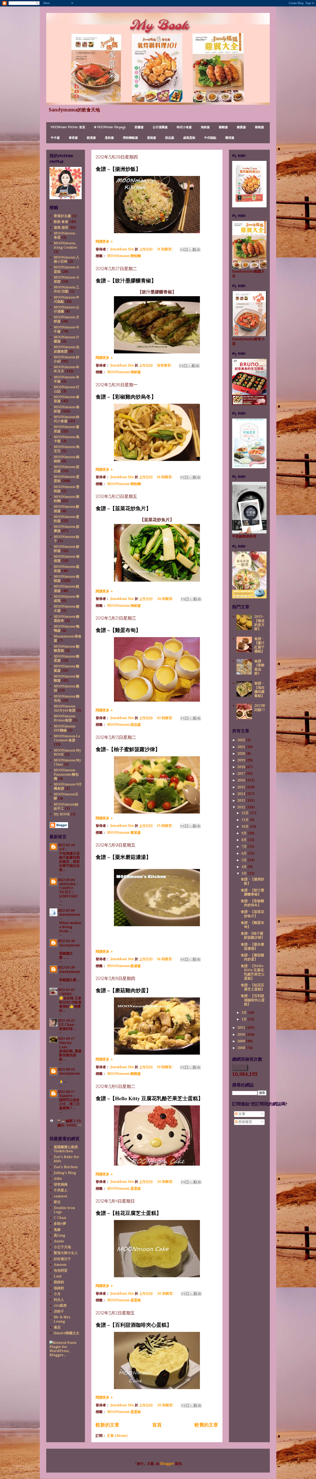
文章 (241, 1114)
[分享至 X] (190, 249)
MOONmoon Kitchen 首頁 (68, 127)
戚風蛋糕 (189, 138)
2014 (241, 794)
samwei (60, 1196)
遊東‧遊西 (61, 227)
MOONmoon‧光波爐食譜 (66, 349)
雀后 (57, 1327)
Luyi (57, 1276)
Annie (59, 1241)
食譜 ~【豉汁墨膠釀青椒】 (126, 280)
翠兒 (57, 1202)
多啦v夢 (60, 1224)
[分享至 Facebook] (194, 249)
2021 (241, 747)
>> (80, 1125)
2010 (241, 1034)
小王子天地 (62, 1247)
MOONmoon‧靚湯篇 (124, 966)
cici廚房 (60, 1305)
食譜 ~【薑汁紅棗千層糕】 (259, 645)
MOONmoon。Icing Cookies (66, 245)
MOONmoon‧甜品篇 (124, 724)
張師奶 (59, 1288)
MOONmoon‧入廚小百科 (66, 259)
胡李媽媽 (60, 1184)
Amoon (60, 1265)
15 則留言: (165, 825)
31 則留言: (165, 249)
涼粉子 (59, 1311)
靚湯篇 (91, 138)
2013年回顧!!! (259, 708)
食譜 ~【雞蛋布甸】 (118, 630)
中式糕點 (210, 138)
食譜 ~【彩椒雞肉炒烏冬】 (126, 396)
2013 (241, 800)
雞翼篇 (241, 127)
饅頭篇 (229, 138)
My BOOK (62, 814)
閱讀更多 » (104, 241)
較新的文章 (107, 1425)
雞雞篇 (223, 127)
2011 (241, 1028)
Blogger (167, 1464)
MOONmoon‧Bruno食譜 (65, 718)
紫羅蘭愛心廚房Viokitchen (66, 1149)
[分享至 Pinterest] (198, 249)
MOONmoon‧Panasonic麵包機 (66, 774)
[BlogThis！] (186, 249)
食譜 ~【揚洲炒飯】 (118, 169)
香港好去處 (62, 216)
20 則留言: (165, 1293)
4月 (244, 867)
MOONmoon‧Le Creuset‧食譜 (67, 738)
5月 (244, 860)
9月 (244, 833)
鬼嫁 (57, 1230)
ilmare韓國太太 (66, 1333)
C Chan (60, 1218)
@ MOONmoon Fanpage (110, 127)
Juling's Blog (65, 1173)
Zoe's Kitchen (66, 1167)
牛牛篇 (55, 138)
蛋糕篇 (151, 138)
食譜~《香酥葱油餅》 (259, 667)
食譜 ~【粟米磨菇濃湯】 (123, 857)
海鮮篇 (205, 127)
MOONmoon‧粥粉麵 (124, 256)
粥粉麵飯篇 (130, 138)
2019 (241, 760)
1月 (244, 1019)
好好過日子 (62, 1259)
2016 (241, 780)
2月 (244, 1013)
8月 (244, 840)
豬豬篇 (259, 127)
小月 (57, 1294)
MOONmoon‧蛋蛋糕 (124, 1188)
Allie (58, 1179)
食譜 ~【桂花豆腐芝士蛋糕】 (128, 1213)
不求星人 (60, 1190)
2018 (241, 767)
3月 (244, 873)
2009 (241, 1041)
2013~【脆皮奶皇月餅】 (259, 623)
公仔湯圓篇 (160, 127)
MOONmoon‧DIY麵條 (65, 728)
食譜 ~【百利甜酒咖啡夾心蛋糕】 (134, 1324)
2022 (241, 740)
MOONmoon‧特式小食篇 (66, 419)
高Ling (59, 1235)
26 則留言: (165, 598)
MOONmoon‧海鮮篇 (124, 372)
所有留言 (245, 1122)
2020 (241, 754)
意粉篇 (109, 138)
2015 (241, 787)
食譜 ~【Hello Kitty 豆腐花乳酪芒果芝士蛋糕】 (149, 1098)
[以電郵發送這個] (182, 249)
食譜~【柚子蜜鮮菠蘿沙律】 (128, 749)
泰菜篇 (73, 138)
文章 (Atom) (117, 1435)
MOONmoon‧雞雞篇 (124, 1073)
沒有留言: (164, 365)
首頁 (157, 1425)
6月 (244, 853)
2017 (241, 774)
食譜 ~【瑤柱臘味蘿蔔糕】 (259, 689)
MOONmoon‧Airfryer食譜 (65, 708)
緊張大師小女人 (66, 1253)
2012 (241, 807)
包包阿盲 (60, 1270)
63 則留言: (165, 718)
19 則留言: (165, 1067)
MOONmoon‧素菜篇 (124, 832)
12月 (245, 813)
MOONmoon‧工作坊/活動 (66, 289)
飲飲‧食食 (61, 222)
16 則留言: (165, 477)
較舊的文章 (206, 1425)
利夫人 (59, 1300)
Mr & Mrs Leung (62, 1319)
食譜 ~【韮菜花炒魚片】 (123, 508)
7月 (244, 846)
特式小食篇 (184, 127)
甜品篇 (169, 138)
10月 (245, 826)
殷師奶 (59, 1282)
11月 (245, 820)
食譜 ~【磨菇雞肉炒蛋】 (123, 990)
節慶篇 (139, 127)
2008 (241, 1048)
